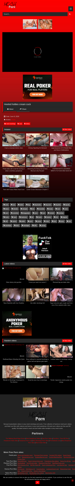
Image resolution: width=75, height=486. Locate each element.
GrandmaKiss (40, 469)
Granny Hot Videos (39, 471)
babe (21, 204)
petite (23, 221)
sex (55, 221)
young (43, 225)
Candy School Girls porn (35, 461)
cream (13, 119)
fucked (52, 213)
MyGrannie (21, 469)
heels (40, 217)
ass (14, 204)
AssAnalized (21, 463)
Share (24, 109)
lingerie (65, 217)
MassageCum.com (28, 457)
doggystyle (26, 213)
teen (17, 225)
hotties (28, 123)
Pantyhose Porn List (25, 440)
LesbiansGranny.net (52, 469)
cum (6, 213)
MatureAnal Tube (65, 469)
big (29, 204)
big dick (58, 204)
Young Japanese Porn (48, 465)
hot (57, 217)
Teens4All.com (22, 461)
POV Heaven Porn (23, 465)
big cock (48, 204)
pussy (39, 221)
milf (6, 221)
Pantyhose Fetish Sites (11, 440)
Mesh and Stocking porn (25, 455)
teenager (26, 225)
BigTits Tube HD (35, 465)
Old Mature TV (30, 469)
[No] (73, 480)
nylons (14, 221)
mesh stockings (10, 123)
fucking (61, 213)
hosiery (48, 217)
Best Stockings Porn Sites (41, 440)
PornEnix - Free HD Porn (61, 438)
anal (6, 204)
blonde (15, 209)
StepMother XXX (23, 473)
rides (47, 221)
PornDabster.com (55, 440)
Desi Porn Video (47, 438)
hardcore (24, 217)
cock (20, 123)
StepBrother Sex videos (36, 473)
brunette (41, 209)
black (6, 209)
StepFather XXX (50, 473)
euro (36, 213)
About (11, 109)
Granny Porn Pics (26, 471)
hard (14, 217)
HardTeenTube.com (58, 463)
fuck (43, 213)
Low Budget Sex (62, 465)
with (35, 225)
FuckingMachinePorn (55, 457)
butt (58, 209)
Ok (37, 482)
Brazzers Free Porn (45, 463)
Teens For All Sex (65, 461)
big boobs (38, 204)
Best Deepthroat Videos (33, 438)
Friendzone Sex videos (52, 461)
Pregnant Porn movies (41, 455)
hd (32, 217)
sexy (62, 221)
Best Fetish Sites (41, 442)
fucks (6, 217)
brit (33, 209)
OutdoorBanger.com (41, 457)
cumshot (15, 213)
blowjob (25, 209)
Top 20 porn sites (32, 463)
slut (70, 221)
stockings (8, 225)
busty (50, 209)
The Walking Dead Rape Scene (15, 438)
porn (31, 221)
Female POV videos (55, 455)
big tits (67, 204)
